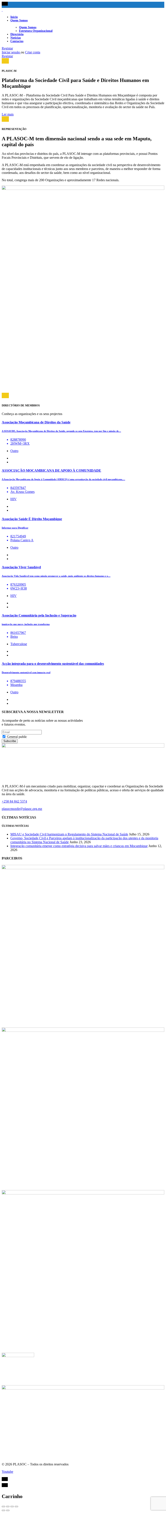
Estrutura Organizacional (36, 30)
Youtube (7, 1471)
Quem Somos (19, 20)
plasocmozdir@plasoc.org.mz (22, 809)
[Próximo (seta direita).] (8, 1510)
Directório (17, 34)
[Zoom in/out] (16, 1506)
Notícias (15, 37)
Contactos (16, 41)
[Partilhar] (8, 1506)
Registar (7, 48)
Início (14, 17)
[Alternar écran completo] (12, 1506)
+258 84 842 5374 (14, 801)
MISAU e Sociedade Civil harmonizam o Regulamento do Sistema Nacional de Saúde (69, 834)
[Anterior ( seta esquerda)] (3, 1510)
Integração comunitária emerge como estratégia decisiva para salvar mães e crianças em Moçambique (79, 846)
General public (16, 737)
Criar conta (32, 52)
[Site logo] (2, 10)
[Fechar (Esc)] (3, 1506)
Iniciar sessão (11, 52)
